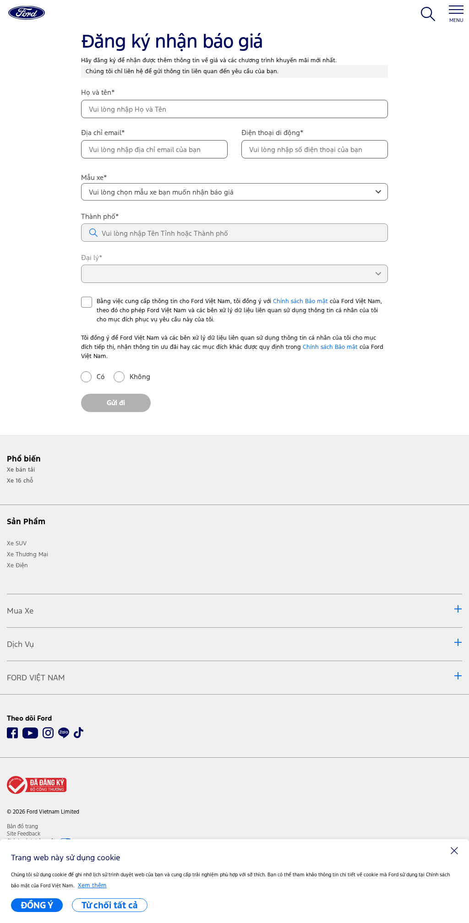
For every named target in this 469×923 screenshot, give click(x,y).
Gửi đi (116, 402)
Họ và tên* (98, 92)
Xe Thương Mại (27, 554)
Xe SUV (17, 543)
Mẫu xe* (94, 177)
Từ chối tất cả (110, 905)
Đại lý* (92, 257)
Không (135, 376)
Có (101, 376)
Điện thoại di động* (272, 132)
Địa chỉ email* (103, 132)
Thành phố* (100, 216)
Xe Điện (17, 565)
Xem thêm (92, 885)
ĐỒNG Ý (37, 905)
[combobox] (234, 192)
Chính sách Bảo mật (300, 301)
